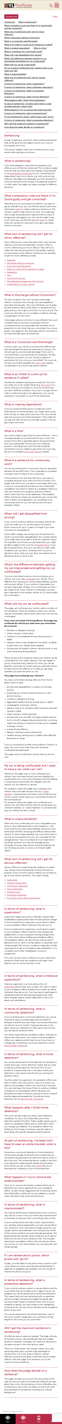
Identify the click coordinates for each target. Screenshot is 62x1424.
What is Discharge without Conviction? (22, 38)
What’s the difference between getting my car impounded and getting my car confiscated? (25, 59)
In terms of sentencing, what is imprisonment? (25, 113)
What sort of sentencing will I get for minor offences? (24, 33)
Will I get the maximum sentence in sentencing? (26, 123)
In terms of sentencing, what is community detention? (24, 92)
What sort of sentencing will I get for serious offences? (24, 79)
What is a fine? (40, 48)
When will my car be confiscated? (20, 64)
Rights (8, 1422)
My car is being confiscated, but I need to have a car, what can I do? (28, 69)
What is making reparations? (17, 48)
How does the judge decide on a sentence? (24, 127)
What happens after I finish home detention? (24, 100)
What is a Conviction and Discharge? (21, 41)
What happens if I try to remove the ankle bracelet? (28, 110)
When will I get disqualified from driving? (23, 55)
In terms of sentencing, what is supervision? (24, 84)
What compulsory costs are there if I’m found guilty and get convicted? (28, 27)
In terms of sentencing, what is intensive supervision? (28, 87)
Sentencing (9, 22)
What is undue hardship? (15, 74)
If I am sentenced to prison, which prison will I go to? (29, 117)
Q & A (23, 1422)
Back (56, 16)
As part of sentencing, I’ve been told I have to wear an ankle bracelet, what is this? (27, 105)
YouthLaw (23, 5)
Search (51, 7)
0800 (39, 1422)
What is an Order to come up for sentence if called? (28, 44)
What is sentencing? (27, 22)
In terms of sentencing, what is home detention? (26, 97)
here (18, 209)
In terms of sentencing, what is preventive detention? (28, 120)
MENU (57, 5)
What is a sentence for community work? (23, 51)
